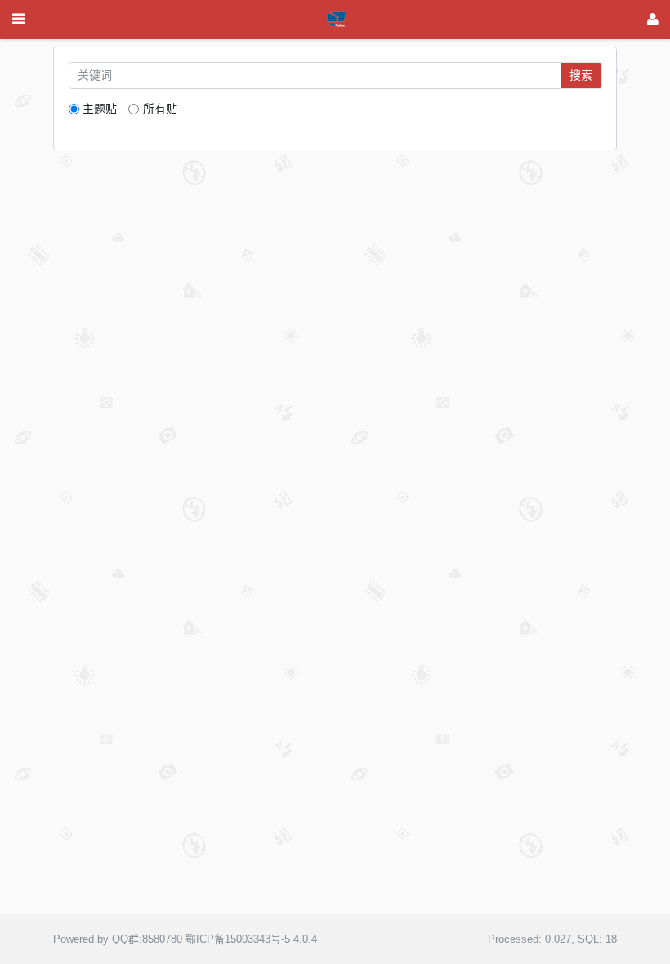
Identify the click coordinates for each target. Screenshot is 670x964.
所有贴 (159, 108)
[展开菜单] (18, 19)
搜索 (581, 75)
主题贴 (100, 108)
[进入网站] (653, 19)
